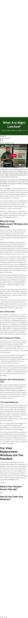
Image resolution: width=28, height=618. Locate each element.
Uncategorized (8, 130)
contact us (10, 472)
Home (2, 130)
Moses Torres (10, 143)
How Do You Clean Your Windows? (11, 498)
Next (1, 492)
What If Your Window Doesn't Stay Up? (11, 488)
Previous (2, 482)
